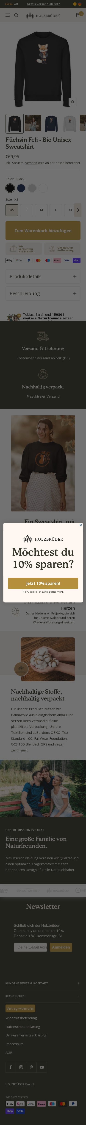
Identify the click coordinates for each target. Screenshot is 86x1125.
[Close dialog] (81, 524)
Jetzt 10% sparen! (43, 583)
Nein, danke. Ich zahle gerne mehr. (43, 591)
